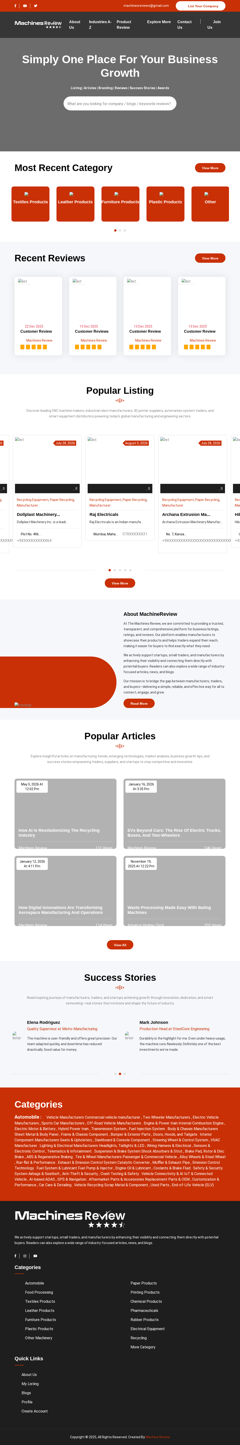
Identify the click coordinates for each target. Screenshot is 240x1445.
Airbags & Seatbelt (44, 1173)
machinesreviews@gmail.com (146, 5)
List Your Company (202, 6)
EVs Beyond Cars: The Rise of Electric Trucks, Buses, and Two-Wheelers (174, 833)
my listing (30, 1384)
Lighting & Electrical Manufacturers (69, 1145)
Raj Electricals (104, 514)
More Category (143, 1347)
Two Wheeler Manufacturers (167, 1117)
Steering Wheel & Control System (181, 1140)
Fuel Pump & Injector (96, 1168)
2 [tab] (115, 570)
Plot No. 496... (31, 534)
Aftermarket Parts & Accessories (117, 1179)
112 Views (103, 848)
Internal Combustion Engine (202, 1123)
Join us (214, 24)
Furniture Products (120, 202)
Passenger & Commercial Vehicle (150, 1157)
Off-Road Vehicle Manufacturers (114, 1123)
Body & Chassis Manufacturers (193, 1129)
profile (27, 1402)
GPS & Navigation (72, 1179)
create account (35, 1411)
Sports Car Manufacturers (63, 1123)
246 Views (212, 848)
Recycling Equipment (33, 500)
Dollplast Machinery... (38, 514)
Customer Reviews (92, 331)
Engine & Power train (161, 1123)
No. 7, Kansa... (176, 534)
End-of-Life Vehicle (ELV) (193, 1185)
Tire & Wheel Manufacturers (99, 1157)
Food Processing (39, 1292)
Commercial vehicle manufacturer (113, 1117)
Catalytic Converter (134, 1162)
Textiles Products (30, 202)
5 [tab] (130, 570)
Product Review (124, 24)
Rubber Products (145, 1319)
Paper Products (144, 1283)
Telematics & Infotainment (70, 1151)
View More (210, 168)
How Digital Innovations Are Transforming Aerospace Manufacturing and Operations (61, 910)
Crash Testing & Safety (120, 1173)
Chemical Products (146, 1301)
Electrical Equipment (148, 1329)
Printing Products (145, 1292)
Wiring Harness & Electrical (169, 1145)
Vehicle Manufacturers (65, 1117)
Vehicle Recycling (89, 1185)
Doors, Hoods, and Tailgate (175, 1134)
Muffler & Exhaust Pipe (171, 1162)
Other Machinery (38, 1338)
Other (210, 202)
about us (74, 24)
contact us (184, 24)
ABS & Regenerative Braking (50, 1157)
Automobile (34, 1283)
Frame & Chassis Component (85, 1134)
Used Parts (160, 1185)
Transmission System (109, 1129)
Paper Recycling (62, 500)
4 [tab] (125, 570)
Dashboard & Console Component (123, 1140)
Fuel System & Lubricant (57, 1168)
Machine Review (158, 1437)
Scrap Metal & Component (126, 1185)
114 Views (103, 925)
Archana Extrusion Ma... (186, 514)
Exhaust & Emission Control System (87, 1162)
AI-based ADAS (42, 1179)
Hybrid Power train (74, 1129)
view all (120, 945)
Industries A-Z (100, 24)
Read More (139, 703)
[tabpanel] (120, 488)
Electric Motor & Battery (35, 1129)
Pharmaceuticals (144, 1310)
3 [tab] (120, 570)
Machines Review (39, 340)
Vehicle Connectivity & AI (163, 1173)
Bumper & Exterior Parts (131, 1134)
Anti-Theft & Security (80, 1173)
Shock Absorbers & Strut (162, 1151)
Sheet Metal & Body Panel (37, 1134)
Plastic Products (165, 202)
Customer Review (36, 331)
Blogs (26, 1393)
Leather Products (75, 202)
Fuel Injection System (147, 1129)
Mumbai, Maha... (106, 534)
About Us (29, 1374)
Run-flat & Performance (36, 1162)
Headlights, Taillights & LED (122, 1145)
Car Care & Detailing (55, 1185)
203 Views (212, 925)
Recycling (139, 1338)
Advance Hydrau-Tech (146, 925)
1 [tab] (110, 570)
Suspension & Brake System (117, 1151)
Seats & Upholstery (76, 1140)
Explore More (159, 22)
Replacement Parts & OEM (168, 1179)
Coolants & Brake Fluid (172, 1168)
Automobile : (29, 1117)
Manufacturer (27, 505)
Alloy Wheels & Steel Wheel (202, 1157)
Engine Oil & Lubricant (133, 1168)
